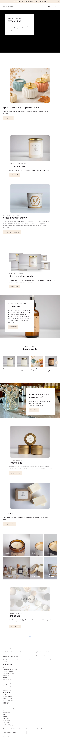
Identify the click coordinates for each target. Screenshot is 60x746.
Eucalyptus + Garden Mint (10, 683)
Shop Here (14, 286)
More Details (15, 626)
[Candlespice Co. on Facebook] (3, 736)
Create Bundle (15, 473)
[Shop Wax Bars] (30, 496)
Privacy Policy (6, 722)
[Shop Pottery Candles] (30, 198)
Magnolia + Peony (8, 690)
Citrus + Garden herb (8, 671)
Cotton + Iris (6, 675)
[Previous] (3, 362)
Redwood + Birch (7, 696)
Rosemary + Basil (7, 698)
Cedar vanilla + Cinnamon (10, 669)
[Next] (56, 362)
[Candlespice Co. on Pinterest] (6, 736)
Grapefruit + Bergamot (9, 684)
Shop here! (8, 118)
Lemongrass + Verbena (9, 688)
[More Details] (30, 599)
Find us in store (7, 710)
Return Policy (6, 720)
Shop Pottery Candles (12, 232)
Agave (4, 667)
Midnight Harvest (7, 692)
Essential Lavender (8, 681)
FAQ (4, 714)
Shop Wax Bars (10, 524)
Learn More (34, 410)
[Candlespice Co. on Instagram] (8, 736)
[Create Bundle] (30, 442)
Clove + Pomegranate (8, 673)
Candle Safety (6, 712)
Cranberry (5, 677)
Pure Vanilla (6, 694)
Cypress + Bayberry (8, 679)
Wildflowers (6, 702)
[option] (8, 365)
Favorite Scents (30, 349)
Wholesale (6, 716)
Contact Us (6, 718)
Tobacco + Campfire (8, 700)
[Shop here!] (30, 85)
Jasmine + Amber (7, 686)
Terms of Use (6, 724)
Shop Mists (13, 326)
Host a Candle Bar (7, 707)
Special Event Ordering (9, 708)
